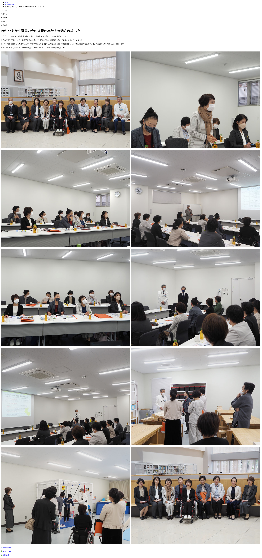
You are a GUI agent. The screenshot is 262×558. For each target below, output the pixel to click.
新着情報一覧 (10, 4)
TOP (6, 2)
